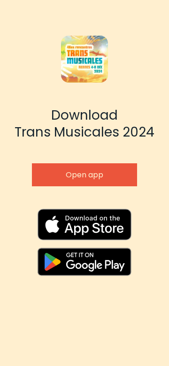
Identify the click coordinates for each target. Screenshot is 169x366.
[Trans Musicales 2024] (84, 224)
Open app (84, 174)
